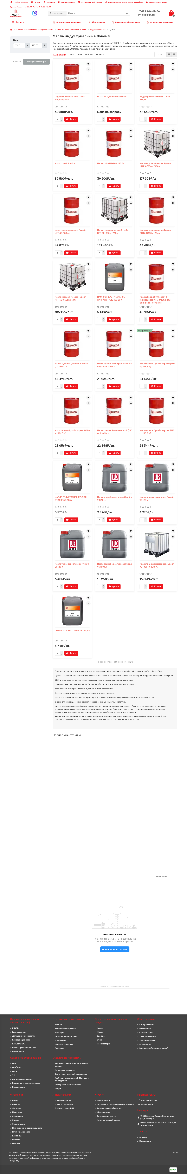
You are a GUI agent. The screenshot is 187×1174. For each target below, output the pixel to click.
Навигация (17, 1112)
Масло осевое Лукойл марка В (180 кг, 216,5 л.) (157, 365)
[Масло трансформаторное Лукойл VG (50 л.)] (114, 544)
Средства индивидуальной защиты (111, 1021)
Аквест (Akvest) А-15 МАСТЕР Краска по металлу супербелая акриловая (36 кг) (129, 795)
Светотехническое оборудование (71, 1074)
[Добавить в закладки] (88, 64)
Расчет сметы (103, 1100)
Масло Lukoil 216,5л (65, 163)
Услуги (101, 1094)
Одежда (100, 1036)
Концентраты (18, 1044)
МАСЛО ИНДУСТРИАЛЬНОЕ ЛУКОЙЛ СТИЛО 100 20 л (111, 298)
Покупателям (63, 1094)
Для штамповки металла (23, 1036)
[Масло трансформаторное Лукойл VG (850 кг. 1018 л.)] (157, 544)
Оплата (15, 1120)
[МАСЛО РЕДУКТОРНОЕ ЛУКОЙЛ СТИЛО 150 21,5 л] (72, 477)
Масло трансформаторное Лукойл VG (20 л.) (157, 498)
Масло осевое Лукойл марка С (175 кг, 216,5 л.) (157, 432)
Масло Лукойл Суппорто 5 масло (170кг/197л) (71, 365)
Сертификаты (18, 1124)
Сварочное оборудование (25, 1057)
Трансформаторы (147, 1036)
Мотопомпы (145, 1044)
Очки (99, 1040)
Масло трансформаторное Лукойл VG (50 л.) (114, 565)
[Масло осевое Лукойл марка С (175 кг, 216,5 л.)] (157, 410)
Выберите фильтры (36, 61)
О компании (17, 1116)
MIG (14, 1063)
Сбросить (16, 61)
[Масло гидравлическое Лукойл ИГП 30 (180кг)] (72, 210)
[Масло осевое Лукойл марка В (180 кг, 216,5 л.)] (157, 344)
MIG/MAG (16, 1067)
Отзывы (143, 1137)
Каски (100, 1028)
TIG (13, 1075)
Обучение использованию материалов (115, 1104)
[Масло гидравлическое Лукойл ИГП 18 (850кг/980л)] (157, 143)
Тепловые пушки (147, 1040)
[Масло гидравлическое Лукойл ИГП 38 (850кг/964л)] (72, 277)
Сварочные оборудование (127, 22)
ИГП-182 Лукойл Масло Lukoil (112, 97)
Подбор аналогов (20, 2)
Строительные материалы (68, 22)
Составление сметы (106, 1116)
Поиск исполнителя (64, 1104)
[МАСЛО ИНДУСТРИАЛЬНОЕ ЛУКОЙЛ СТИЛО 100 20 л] (114, 277)
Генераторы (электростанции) (153, 1048)
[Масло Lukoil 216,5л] (72, 143)
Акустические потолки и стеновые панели (71, 1064)
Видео (15, 1100)
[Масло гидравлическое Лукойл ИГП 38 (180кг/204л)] (157, 210)
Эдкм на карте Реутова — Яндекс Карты (115, 986)
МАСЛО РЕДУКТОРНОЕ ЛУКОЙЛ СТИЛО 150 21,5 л (70, 498)
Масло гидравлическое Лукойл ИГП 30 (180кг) (70, 231)
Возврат (16, 1104)
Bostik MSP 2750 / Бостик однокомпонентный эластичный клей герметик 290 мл (130, 847)
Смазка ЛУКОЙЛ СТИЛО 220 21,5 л (72, 631)
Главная (16, 1144)
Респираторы (103, 1044)
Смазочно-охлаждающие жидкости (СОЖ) (35, 30)
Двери (58, 1089)
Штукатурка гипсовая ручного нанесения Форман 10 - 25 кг (120, 743)
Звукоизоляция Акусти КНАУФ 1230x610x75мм (114, 769)
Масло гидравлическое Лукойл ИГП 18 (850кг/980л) (155, 165)
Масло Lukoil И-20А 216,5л (110, 163)
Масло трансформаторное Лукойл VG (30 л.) (72, 565)
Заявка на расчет (68, 2)
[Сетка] (169, 54)
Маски (100, 1032)
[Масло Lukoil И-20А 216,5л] (114, 143)
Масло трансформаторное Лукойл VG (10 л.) (114, 498)
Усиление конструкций (65, 1029)
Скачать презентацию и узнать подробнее (125, 2)
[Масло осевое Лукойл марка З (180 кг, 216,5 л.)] (72, 410)
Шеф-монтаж (103, 1112)
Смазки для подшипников (24, 1048)
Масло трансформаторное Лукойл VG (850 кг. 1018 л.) (157, 565)
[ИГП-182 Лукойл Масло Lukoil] (114, 77)
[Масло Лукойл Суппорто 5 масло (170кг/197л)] (72, 344)
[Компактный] (174, 54)
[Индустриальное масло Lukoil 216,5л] (157, 77)
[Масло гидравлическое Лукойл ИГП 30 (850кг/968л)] (114, 210)
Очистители (18, 1052)
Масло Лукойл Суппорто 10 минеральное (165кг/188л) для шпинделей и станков (155, 300)
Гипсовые (59, 1048)
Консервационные (21, 1040)
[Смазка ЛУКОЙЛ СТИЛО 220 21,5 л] (72, 611)
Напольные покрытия (65, 1070)
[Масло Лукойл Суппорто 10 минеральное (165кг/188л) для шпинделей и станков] (157, 277)
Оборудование (98, 22)
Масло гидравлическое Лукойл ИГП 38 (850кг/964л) (70, 298)
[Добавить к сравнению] (88, 69)
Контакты (50, 2)
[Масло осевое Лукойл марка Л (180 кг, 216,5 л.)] (114, 410)
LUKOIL (15, 1028)
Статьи (37, 2)
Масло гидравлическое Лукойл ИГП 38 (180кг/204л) (155, 231)
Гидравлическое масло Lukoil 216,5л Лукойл (70, 98)
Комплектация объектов (108, 1120)
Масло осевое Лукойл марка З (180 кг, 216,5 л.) (72, 432)
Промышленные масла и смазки (71, 30)
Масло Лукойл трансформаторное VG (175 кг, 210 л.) (114, 365)
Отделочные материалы (161, 22)
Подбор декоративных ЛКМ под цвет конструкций (72, 1079)
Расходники (145, 1029)
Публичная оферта (21, 1132)
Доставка (16, 1108)
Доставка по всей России (91, 2)
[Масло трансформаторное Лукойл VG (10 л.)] (114, 477)
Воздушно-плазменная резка (26, 1083)
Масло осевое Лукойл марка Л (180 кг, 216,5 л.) (114, 432)
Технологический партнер (109, 1108)
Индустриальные (97, 30)
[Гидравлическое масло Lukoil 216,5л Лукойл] (72, 77)
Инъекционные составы (66, 1036)
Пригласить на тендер (158, 2)
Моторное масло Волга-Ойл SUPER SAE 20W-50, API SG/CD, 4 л (122, 821)
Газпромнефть (19, 1032)
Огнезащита (60, 1040)
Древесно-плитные (64, 1044)
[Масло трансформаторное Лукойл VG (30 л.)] (72, 544)
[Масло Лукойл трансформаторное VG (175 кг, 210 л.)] (114, 344)
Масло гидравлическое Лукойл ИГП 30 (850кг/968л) (112, 231)
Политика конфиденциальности (27, 1128)
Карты (143, 1131)
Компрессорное (147, 1025)
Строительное (146, 1032)
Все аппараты (18, 1087)
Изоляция (59, 1032)
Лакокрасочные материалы (68, 1085)
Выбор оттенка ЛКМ (64, 1108)
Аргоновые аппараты (22, 1079)
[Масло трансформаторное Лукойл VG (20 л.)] (157, 477)
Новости (16, 1140)
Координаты (145, 1141)
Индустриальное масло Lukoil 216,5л (155, 98)
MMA (14, 1071)
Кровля (58, 1025)
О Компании (17, 1094)
